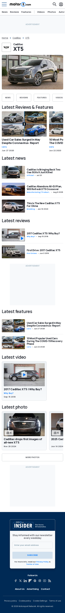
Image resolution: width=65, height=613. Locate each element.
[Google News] (34, 580)
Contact (45, 589)
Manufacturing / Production (38, 192)
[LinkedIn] (25, 580)
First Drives (32, 253)
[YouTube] (44, 580)
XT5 (27, 38)
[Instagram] (39, 580)
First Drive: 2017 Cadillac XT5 (43, 250)
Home (5, 38)
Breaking (31, 209)
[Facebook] (15, 580)
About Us (19, 589)
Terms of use (55, 601)
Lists (4, 147)
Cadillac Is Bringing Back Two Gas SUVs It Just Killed (43, 171)
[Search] (54, 4)
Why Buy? (31, 236)
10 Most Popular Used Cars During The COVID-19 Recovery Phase (44, 341)
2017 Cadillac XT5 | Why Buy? (43, 233)
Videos (41, 12)
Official (30, 175)
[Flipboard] (30, 580)
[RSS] (49, 580)
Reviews (14, 11)
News (5, 11)
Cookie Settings (40, 601)
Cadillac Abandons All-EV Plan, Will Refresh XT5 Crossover (44, 188)
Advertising (33, 589)
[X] (20, 580)
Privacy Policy (42, 562)
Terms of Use (32, 564)
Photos (52, 12)
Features (26, 11)
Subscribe (32, 555)
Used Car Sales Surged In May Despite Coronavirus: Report (21, 141)
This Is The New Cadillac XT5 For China (43, 205)
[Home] (20, 4)
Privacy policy (10, 601)
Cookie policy (25, 601)
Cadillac (17, 38)
